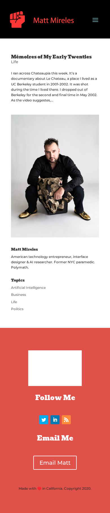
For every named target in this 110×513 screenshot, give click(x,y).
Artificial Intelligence (28, 287)
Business (18, 294)
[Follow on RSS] (66, 419)
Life (14, 61)
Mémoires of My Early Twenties (51, 56)
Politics (17, 309)
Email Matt (55, 462)
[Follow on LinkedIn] (55, 419)
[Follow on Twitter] (43, 419)
